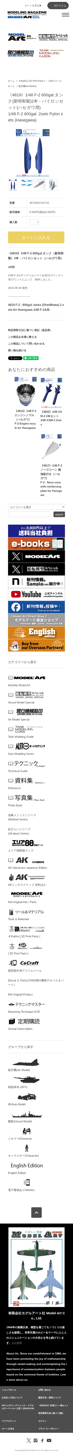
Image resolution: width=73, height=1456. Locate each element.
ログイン (42, 1421)
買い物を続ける (17, 350)
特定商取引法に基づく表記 (50, 1413)
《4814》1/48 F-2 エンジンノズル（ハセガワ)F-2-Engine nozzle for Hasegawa (25, 419)
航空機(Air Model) (27, 86)
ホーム (11, 81)
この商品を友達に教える (22, 336)
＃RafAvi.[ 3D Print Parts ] (31, 81)
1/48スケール (55, 81)
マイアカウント (9, 1421)
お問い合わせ (44, 1390)
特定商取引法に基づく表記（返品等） (30, 330)
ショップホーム (9, 1390)
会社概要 (17, 1342)
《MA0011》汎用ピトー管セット (53, 1405)
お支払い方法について (12, 1397)
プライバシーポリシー (48, 1429)
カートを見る (8, 1429)
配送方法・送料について (49, 1397)
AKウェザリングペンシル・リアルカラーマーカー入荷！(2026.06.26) (18, 1407)
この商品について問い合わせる (26, 343)
